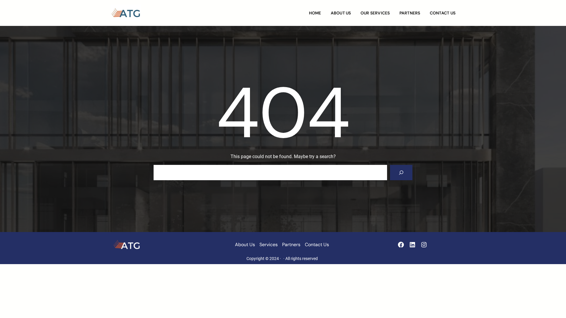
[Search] (401, 172)
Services (268, 244)
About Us (245, 244)
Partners (291, 244)
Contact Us (317, 244)
